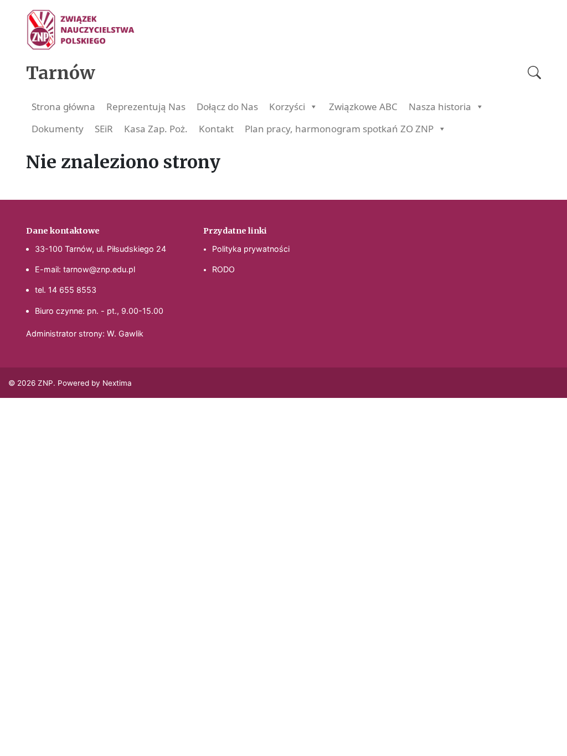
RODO (223, 269)
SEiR (104, 128)
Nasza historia (440, 106)
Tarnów (60, 73)
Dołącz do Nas (227, 106)
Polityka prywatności (251, 248)
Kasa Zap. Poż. (156, 128)
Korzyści (287, 106)
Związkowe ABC (363, 106)
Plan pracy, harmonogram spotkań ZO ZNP (339, 128)
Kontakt (216, 128)
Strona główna (63, 106)
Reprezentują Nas (145, 106)
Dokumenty (58, 128)
